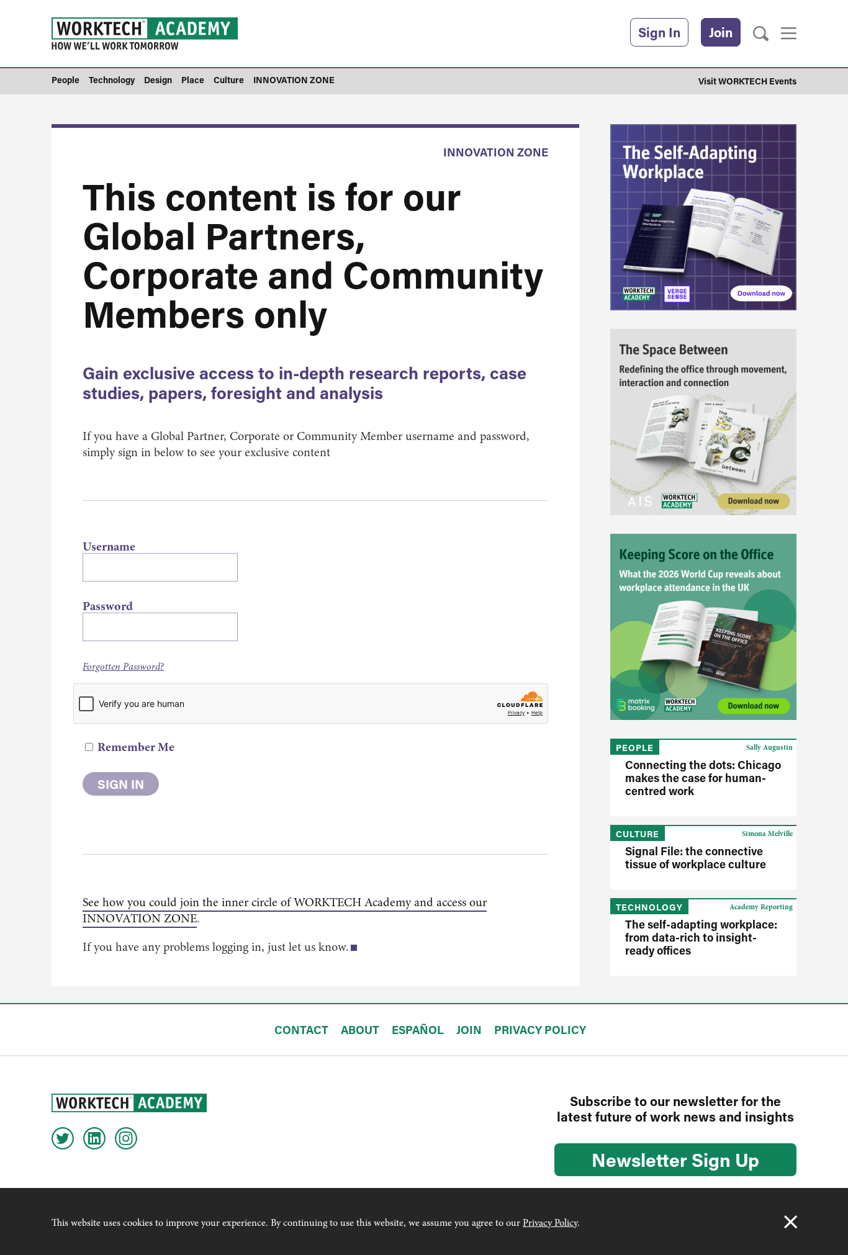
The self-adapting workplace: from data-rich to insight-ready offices (701, 937)
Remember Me (134, 747)
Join (721, 32)
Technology (649, 907)
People (635, 747)
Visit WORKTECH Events (747, 81)
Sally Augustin (769, 747)
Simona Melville (767, 834)
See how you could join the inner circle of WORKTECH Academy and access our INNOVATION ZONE (285, 910)
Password (108, 606)
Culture (637, 834)
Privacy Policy (550, 1223)
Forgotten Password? (123, 666)
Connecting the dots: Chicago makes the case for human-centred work (703, 777)
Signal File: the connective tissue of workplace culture (695, 857)
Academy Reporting (761, 907)
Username (109, 547)
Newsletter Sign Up (675, 1159)
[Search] (761, 34)
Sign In (659, 32)
